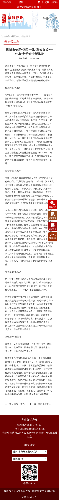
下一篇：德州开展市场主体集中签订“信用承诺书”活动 (41, 404)
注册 (54, 18)
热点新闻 (26, 36)
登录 (46, 18)
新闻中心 (16, 36)
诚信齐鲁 (6, 36)
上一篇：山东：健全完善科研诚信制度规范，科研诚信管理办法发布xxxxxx (16, 404)
